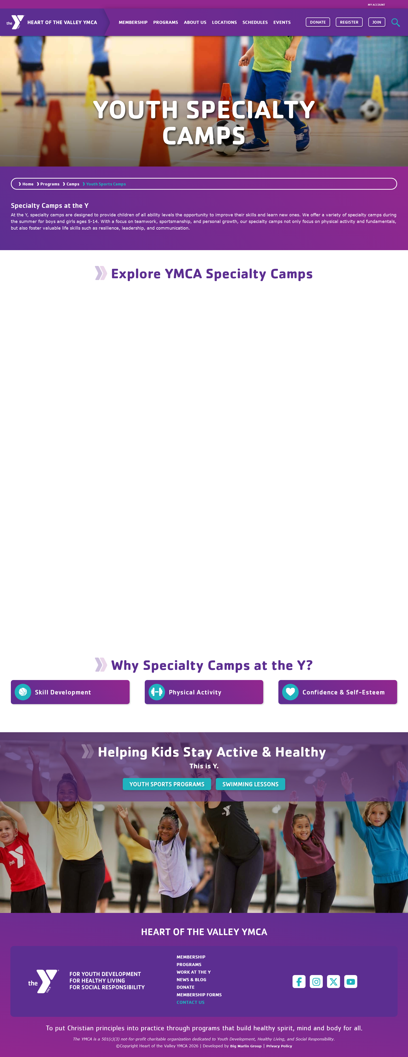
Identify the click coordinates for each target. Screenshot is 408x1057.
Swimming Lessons (250, 784)
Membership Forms (199, 994)
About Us (195, 22)
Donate (318, 22)
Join (377, 22)
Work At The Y (194, 972)
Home (28, 183)
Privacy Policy (279, 1046)
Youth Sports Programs (166, 784)
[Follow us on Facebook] (299, 981)
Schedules (255, 22)
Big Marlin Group (246, 1046)
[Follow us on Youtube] (350, 981)
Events (282, 22)
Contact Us (190, 1002)
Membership (133, 22)
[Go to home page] (46, 981)
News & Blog (191, 979)
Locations (224, 22)
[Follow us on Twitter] (333, 981)
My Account (376, 4)
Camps (73, 183)
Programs (50, 183)
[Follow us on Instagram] (316, 981)
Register (349, 22)
